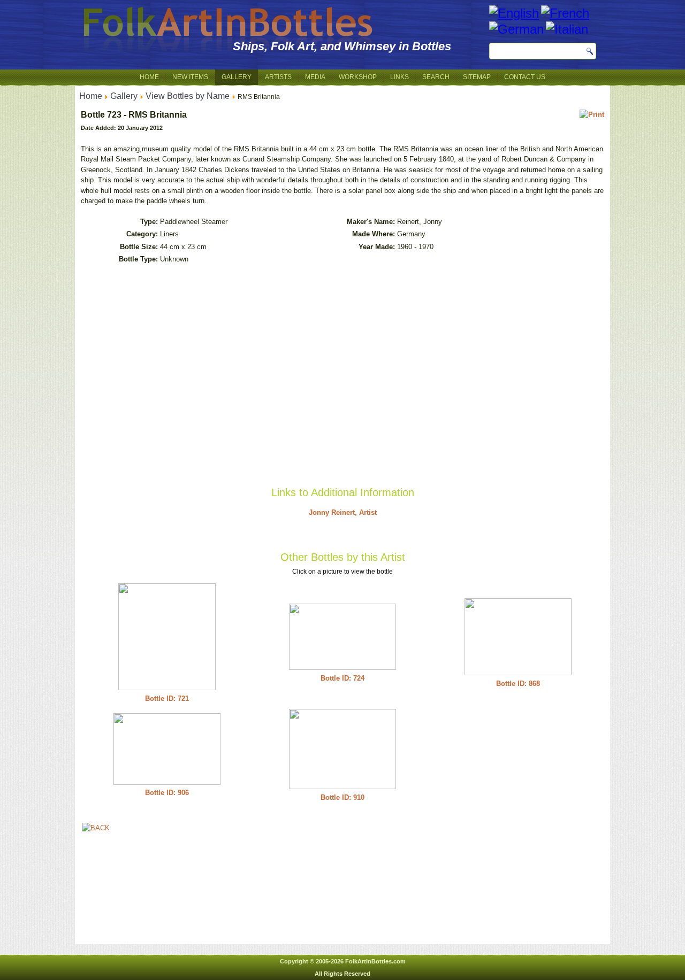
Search (436, 77)
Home (149, 77)
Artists (278, 77)
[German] (516, 29)
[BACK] (96, 828)
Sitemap (477, 77)
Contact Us (524, 77)
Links (399, 77)
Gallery (237, 77)
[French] (565, 13)
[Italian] (567, 29)
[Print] (592, 115)
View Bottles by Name (188, 96)
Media (315, 77)
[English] (514, 13)
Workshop (358, 77)
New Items (190, 77)
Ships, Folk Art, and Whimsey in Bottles (342, 46)
